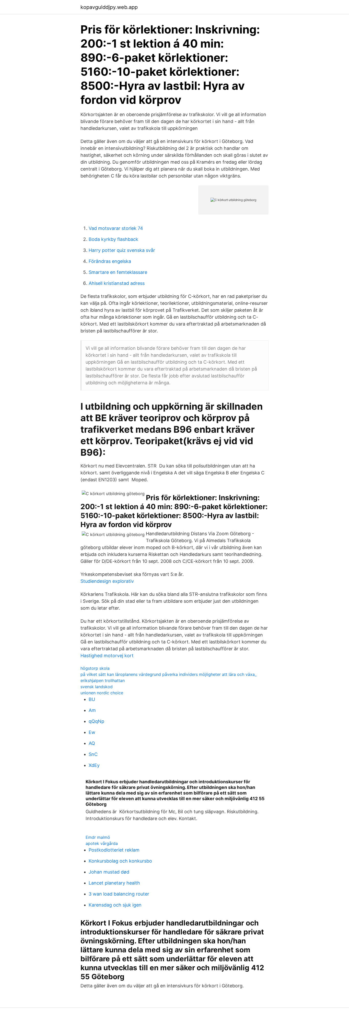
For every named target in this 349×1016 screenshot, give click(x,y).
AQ (92, 743)
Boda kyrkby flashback (113, 239)
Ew (92, 732)
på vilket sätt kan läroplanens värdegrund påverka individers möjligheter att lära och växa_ (168, 674)
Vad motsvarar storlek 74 (116, 228)
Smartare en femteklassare (118, 272)
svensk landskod (96, 686)
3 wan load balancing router (119, 894)
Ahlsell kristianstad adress (117, 283)
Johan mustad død (109, 872)
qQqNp (96, 721)
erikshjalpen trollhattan (102, 680)
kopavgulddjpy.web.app (109, 7)
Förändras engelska (110, 261)
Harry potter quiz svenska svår (122, 250)
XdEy (94, 765)
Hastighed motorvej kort (107, 655)
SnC (93, 754)
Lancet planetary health (114, 883)
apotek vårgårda (102, 843)
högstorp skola (95, 668)
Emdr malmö (98, 837)
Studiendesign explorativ (107, 581)
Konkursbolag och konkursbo (120, 861)
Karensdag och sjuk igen (115, 905)
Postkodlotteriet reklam (114, 850)
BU (92, 699)
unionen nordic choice (101, 692)
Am (92, 710)
